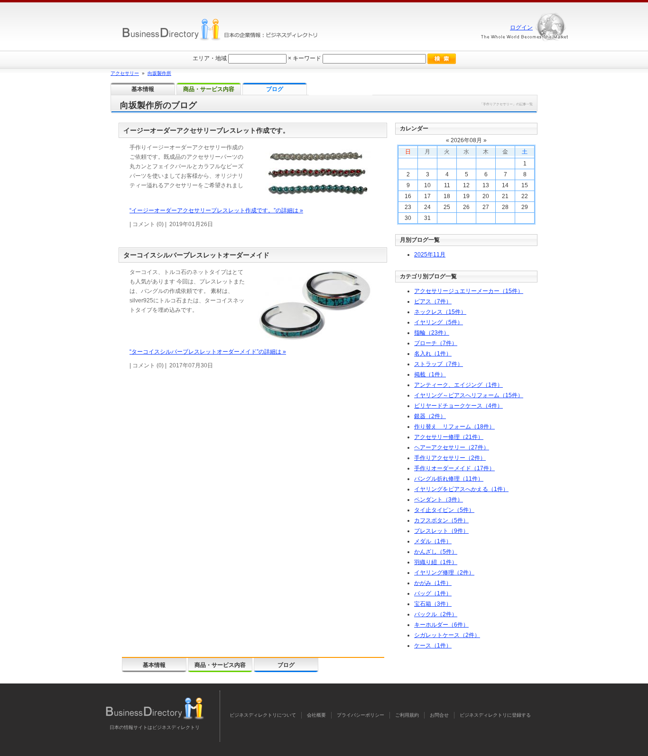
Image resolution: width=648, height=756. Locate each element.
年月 (429, 254)
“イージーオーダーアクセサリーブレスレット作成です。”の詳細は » (216, 210)
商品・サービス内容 (220, 665)
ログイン (521, 27)
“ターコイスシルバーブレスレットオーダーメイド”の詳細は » (208, 351)
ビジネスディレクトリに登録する (495, 715)
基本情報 (154, 665)
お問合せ (439, 715)
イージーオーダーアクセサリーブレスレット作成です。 (206, 130)
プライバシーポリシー (360, 715)
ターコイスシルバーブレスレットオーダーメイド (196, 255)
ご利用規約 (407, 715)
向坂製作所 (159, 73)
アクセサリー (125, 73)
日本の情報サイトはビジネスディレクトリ (155, 727)
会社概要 (316, 715)
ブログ (286, 665)
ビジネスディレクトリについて (263, 715)
